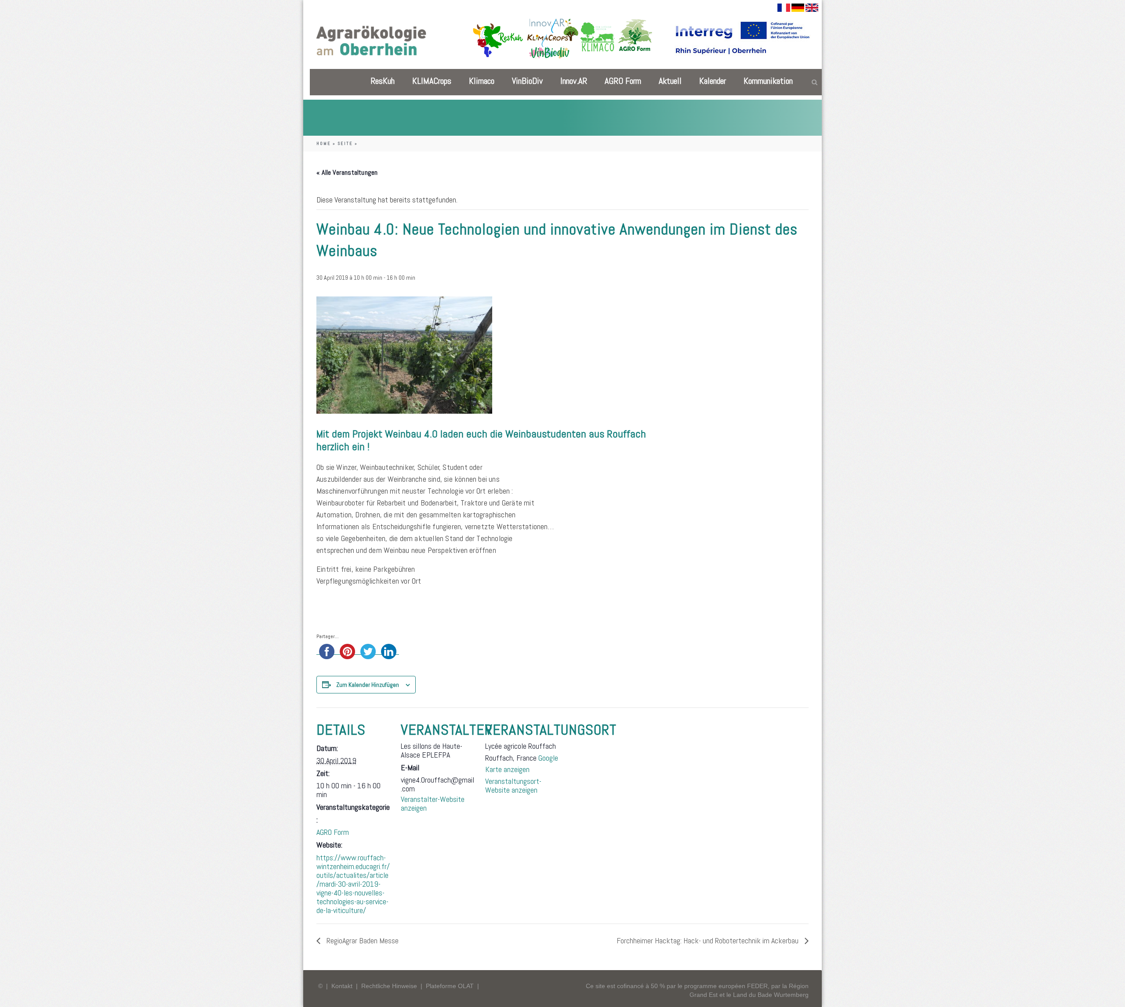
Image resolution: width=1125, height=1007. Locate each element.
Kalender (712, 81)
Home (323, 143)
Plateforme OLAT (450, 985)
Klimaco (481, 81)
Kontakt (341, 985)
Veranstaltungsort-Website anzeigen (513, 785)
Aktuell (670, 81)
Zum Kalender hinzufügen (367, 685)
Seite (345, 143)
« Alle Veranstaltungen (346, 172)
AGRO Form (623, 81)
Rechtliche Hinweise (389, 985)
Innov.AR (573, 81)
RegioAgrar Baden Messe (362, 940)
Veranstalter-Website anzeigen (433, 803)
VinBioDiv (527, 81)
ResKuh (382, 81)
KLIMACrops (431, 81)
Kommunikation (768, 81)
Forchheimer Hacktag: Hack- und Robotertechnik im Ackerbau (708, 940)
